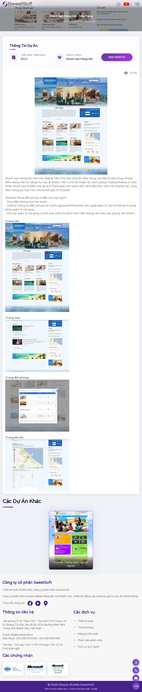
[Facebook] (30, 603)
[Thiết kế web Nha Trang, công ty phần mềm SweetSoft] (17, 4)
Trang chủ (53, 21)
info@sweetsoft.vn (21, 634)
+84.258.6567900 (49, 638)
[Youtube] (38, 603)
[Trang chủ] (118, 4)
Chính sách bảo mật (79, 688)
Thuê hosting (86, 627)
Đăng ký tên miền (88, 633)
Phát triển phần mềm (90, 640)
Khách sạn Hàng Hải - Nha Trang (78, 21)
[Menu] (135, 662)
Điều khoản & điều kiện (56, 688)
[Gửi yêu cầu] (135, 678)
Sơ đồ (94, 688)
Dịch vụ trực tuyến (88, 646)
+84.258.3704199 (26, 638)
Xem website (116, 57)
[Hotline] (135, 670)
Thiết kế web (85, 621)
